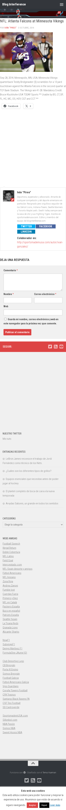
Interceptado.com (12, 564)
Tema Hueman (49, 772)
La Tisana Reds (10, 623)
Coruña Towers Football (15, 690)
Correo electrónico (45, 294)
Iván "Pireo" (10, 27)
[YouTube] (61, 346)
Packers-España (11, 606)
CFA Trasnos (9, 694)
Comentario (11, 270)
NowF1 (6, 640)
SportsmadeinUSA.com (15, 715)
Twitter (26, 226)
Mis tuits (7, 438)
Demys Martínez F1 (12, 648)
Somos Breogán (11, 673)
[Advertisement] (33, 146)
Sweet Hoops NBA (12, 732)
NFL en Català (10, 602)
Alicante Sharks (11, 631)
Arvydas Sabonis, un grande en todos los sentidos (32, 503)
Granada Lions (10, 627)
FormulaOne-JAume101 (15, 652)
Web (6, 306)
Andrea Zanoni (10, 585)
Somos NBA (9, 728)
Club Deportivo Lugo (13, 661)
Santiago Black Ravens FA (16, 698)
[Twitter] (50, 346)
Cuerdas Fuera (10, 594)
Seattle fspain (10, 619)
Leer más (55, 805)
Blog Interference (14, 4)
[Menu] (61, 4)
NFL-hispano (9, 577)
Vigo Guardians (10, 686)
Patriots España (11, 615)
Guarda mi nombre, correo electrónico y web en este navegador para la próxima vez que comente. (31, 321)
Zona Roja (8, 581)
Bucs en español (11, 610)
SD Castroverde (11, 707)
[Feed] (56, 346)
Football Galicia (11, 677)
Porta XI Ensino (10, 669)
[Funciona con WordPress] (24, 772)
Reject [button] (44, 805)
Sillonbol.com (10, 719)
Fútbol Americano (12, 573)
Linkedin (26, 231)
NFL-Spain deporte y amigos (17, 568)
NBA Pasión (9, 724)
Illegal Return (9, 547)
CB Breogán (9, 665)
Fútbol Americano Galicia (16, 682)
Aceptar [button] (32, 805)
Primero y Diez (10, 598)
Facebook (45, 226)
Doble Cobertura (11, 552)
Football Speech (11, 543)
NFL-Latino (8, 556)
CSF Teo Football (11, 703)
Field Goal (8, 560)
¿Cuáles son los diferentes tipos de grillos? (28, 471)
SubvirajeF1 (9, 644)
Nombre (9, 294)
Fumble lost (9, 589)
